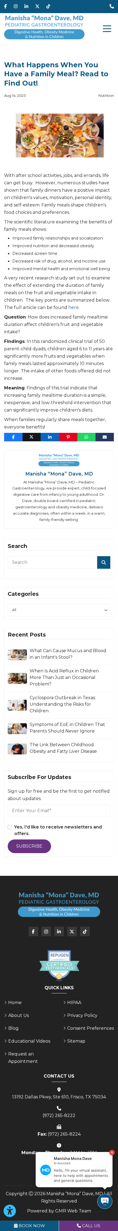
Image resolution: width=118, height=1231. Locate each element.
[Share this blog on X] (32, 437)
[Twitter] (37, 6)
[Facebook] (5, 6)
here (73, 307)
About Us (18, 1015)
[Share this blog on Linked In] (50, 437)
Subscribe (29, 846)
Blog (13, 1028)
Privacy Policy (82, 1015)
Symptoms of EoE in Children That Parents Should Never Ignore (67, 728)
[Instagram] (16, 6)
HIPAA (74, 1002)
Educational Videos (29, 1041)
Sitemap (76, 1041)
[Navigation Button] (107, 29)
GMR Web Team (73, 1211)
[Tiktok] (48, 6)
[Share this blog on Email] (104, 437)
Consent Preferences (90, 1028)
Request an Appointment (23, 1057)
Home (15, 1002)
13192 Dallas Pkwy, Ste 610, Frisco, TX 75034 (59, 1096)
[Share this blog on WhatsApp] (86, 437)
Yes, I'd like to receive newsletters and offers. (58, 830)
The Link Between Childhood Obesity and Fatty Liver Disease (63, 748)
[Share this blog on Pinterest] (68, 437)
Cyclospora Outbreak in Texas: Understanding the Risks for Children (63, 704)
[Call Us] (111, 6)
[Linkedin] (26, 6)
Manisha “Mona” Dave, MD (59, 474)
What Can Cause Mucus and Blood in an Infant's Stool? (68, 654)
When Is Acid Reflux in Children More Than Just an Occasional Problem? (64, 677)
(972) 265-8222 (59, 1115)
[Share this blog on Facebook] (13, 437)
